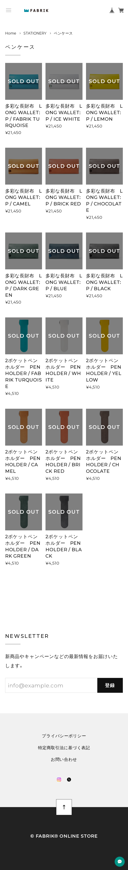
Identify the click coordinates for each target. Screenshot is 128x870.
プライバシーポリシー (64, 736)
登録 (110, 685)
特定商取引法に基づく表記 (64, 748)
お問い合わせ (64, 759)
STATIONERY (35, 33)
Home (10, 33)
